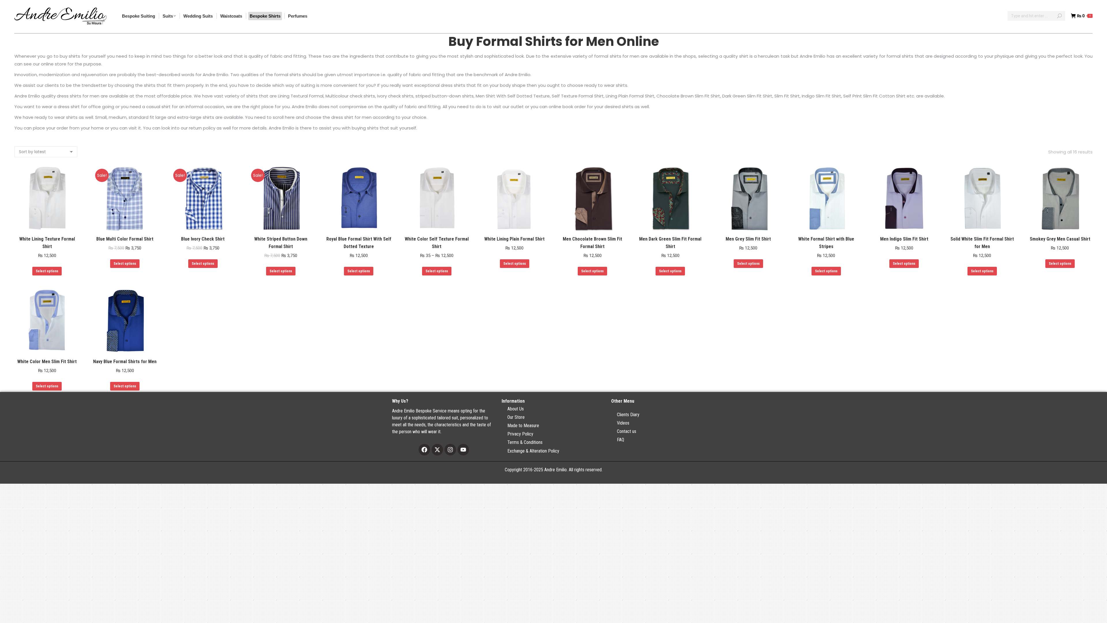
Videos (623, 423)
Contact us (626, 431)
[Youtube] (463, 449)
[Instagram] (450, 449)
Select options (47, 271)
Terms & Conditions (525, 442)
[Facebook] (424, 449)
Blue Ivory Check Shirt (203, 239)
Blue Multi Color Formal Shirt (124, 239)
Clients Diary (628, 414)
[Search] (1059, 16)
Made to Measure (523, 425)
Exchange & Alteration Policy (533, 451)
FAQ (620, 439)
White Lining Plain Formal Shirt (514, 239)
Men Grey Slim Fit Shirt (748, 239)
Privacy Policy (520, 434)
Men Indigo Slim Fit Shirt (904, 239)
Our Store (516, 417)
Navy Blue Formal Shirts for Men (125, 361)
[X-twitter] (437, 449)
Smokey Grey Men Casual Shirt (1060, 239)
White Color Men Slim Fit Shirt (47, 361)
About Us (515, 409)
